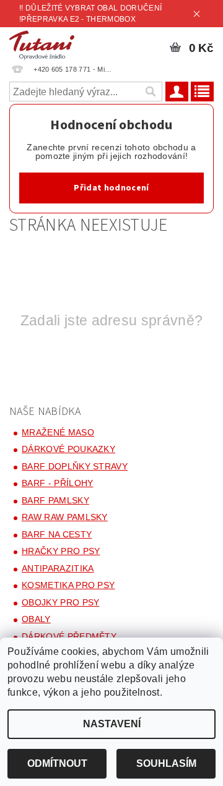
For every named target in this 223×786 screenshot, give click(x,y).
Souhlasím (166, 763)
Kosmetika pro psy (68, 585)
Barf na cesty (57, 534)
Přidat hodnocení (111, 188)
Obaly (36, 619)
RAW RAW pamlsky (65, 517)
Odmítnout (57, 763)
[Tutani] (41, 43)
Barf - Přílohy (57, 483)
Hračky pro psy (61, 551)
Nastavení (112, 724)
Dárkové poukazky (68, 449)
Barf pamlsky (55, 500)
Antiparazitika (58, 568)
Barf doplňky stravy (75, 466)
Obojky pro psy (60, 602)
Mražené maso (58, 432)
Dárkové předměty (69, 636)
